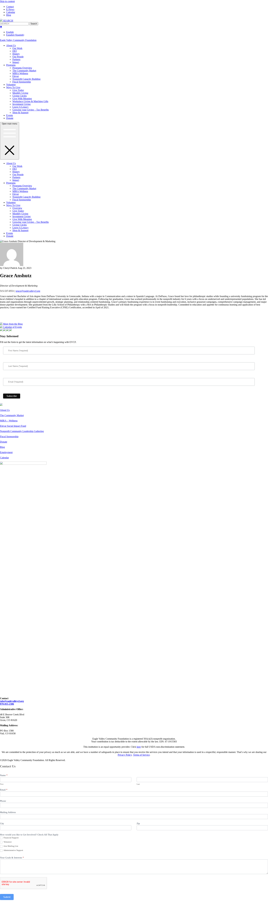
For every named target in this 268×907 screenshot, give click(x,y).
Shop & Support (20, 112)
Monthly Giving (20, 93)
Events (9, 115)
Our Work (17, 48)
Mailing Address (8, 812)
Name (4, 775)
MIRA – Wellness (9, 420)
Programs (11, 65)
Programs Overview (22, 67)
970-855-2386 (7, 704)
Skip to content (7, 1)
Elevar (15, 76)
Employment (6, 452)
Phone (3, 801)
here (139, 746)
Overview (17, 208)
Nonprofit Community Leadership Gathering (22, 431)
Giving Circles (19, 95)
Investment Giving (21, 104)
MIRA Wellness (20, 73)
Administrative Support (13, 850)
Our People (18, 56)
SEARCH (7, 20)
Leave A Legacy (20, 107)
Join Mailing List (10, 846)
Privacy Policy (125, 755)
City (2, 823)
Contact (10, 6)
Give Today (18, 90)
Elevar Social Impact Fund (13, 426)
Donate (9, 118)
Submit (6, 897)
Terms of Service (141, 755)
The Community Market (24, 70)
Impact (15, 62)
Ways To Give (13, 87)
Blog (8, 15)
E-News (10, 9)
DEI (14, 51)
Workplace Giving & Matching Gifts (30, 101)
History (16, 53)
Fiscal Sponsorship (21, 81)
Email (3, 789)
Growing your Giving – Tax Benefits (30, 109)
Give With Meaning (22, 98)
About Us (11, 45)
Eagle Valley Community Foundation (18, 40)
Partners (16, 59)
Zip (138, 823)
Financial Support (11, 837)
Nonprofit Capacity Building (26, 79)
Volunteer (11, 84)
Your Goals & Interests (12, 857)
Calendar (10, 12)
